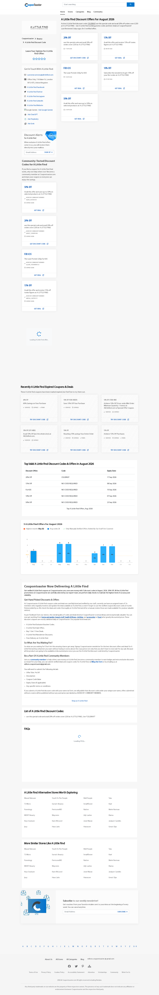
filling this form (97, 662)
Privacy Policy (46, 972)
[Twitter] (76, 966)
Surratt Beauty (57, 804)
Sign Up (47, 152)
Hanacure (87, 827)
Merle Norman (114, 810)
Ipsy (25, 827)
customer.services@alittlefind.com (40, 75)
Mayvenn (55, 815)
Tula (110, 798)
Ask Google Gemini (45, 110)
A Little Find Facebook (35, 87)
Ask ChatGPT (33, 115)
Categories (80, 12)
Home (62, 12)
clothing (80, 617)
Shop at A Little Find (79, 701)
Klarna (111, 815)
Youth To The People (59, 798)
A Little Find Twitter (34, 92)
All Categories (71, 959)
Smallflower (88, 804)
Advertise (91, 972)
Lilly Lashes (87, 815)
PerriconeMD (57, 810)
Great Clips (113, 827)
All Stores (59, 959)
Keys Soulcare (29, 821)
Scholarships (102, 972)
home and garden (48, 617)
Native (86, 810)
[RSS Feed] (89, 966)
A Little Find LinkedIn (35, 101)
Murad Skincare (30, 798)
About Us (48, 959)
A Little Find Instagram (36, 96)
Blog (89, 12)
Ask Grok (31, 124)
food (99, 617)
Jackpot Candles (115, 821)
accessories (91, 617)
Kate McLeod (57, 821)
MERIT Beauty (29, 815)
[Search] (131, 4)
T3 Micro (27, 804)
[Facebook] (69, 966)
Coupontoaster (28, 39)
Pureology (28, 810)
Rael (110, 804)
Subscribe (122, 912)
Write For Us (126, 972)
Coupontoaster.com (69, 980)
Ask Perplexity (33, 119)
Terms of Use (33, 972)
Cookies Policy (59, 972)
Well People (87, 798)
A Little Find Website (35, 105)
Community (98, 12)
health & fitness (70, 617)
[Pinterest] (83, 966)
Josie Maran (87, 821)
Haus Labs (56, 827)
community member (38, 660)
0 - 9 (135, 946)
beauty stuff (59, 617)
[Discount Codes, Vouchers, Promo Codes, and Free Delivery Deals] (33, 5)
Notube (98, 980)
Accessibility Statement (76, 972)
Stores (70, 12)
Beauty (39, 39)
